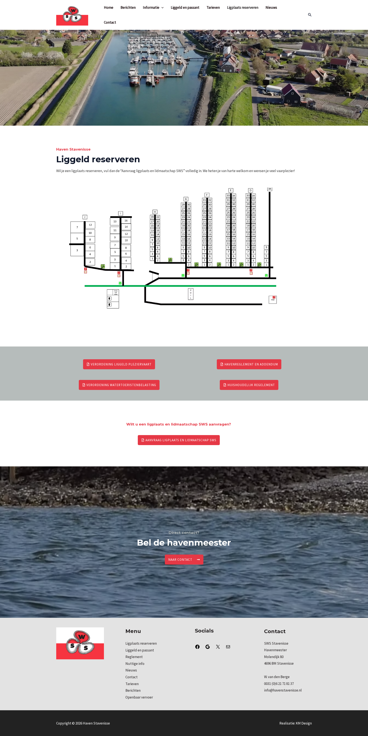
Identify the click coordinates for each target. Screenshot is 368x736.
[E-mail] (228, 648)
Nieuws (271, 7)
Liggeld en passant (185, 7)
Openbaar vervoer (139, 697)
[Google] (207, 648)
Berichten (128, 7)
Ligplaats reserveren (242, 7)
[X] (217, 648)
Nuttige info (134, 663)
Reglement (134, 656)
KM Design (304, 723)
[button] (310, 15)
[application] (161, 7)
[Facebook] (197, 648)
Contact (110, 22)
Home (108, 7)
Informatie (151, 7)
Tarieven (213, 7)
